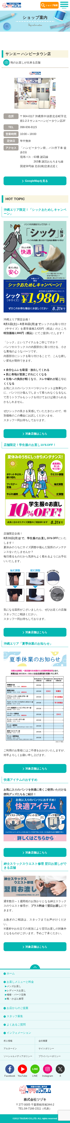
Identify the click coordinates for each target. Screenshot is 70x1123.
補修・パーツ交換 (16, 994)
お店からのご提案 (17, 1007)
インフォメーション (19, 1032)
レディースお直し (16, 990)
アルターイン (10, 1048)
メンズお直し (14, 986)
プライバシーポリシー (50, 1056)
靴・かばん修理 (15, 998)
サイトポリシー (46, 1048)
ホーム (11, 973)
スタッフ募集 (15, 1016)
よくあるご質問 (16, 1024)
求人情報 (8, 1041)
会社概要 (43, 1041)
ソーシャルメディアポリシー (18, 1056)
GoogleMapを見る (36, 180)
